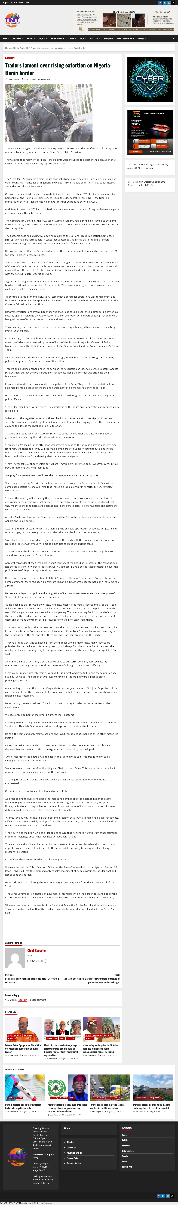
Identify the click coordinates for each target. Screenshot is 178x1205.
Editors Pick (127, 1166)
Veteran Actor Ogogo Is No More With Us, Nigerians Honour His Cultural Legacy (23, 1048)
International (98, 1098)
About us (70, 1142)
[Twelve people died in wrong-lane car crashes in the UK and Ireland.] (110, 1087)
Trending (10, 58)
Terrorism (108, 1035)
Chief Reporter (14, 79)
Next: (91, 978)
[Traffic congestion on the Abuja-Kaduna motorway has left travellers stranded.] (153, 1087)
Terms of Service (74, 1163)
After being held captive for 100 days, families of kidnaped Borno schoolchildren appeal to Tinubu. (101, 1048)
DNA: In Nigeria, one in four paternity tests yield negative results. (23, 1106)
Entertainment (58, 38)
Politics (31, 38)
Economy (54, 1098)
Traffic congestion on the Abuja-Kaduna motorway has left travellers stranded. (151, 1106)
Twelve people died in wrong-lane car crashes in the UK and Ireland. (107, 1106)
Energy (141, 38)
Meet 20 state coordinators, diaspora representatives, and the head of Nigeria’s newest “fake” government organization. (61, 1050)
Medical (19, 1098)
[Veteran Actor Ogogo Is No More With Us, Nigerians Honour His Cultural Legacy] (23, 1029)
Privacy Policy (73, 1158)
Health (11, 1098)
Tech (82, 38)
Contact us (71, 1147)
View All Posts (37, 960)
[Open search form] (174, 38)
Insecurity (97, 1035)
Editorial (108, 38)
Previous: (32, 978)
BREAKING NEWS (14, 1035)
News (5, 38)
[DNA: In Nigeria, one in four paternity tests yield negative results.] (25, 1087)
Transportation (124, 38)
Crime (71, 38)
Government (52, 1038)
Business (17, 38)
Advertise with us (74, 1152)
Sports (42, 38)
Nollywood (27, 1035)
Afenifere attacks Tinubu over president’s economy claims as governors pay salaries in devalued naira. (67, 1108)
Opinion (63, 1098)
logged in (22, 999)
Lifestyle (94, 38)
